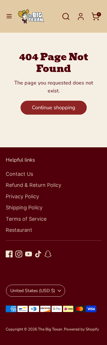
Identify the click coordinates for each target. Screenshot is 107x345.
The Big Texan (50, 329)
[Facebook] (9, 254)
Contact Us (19, 174)
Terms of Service (26, 219)
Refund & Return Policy (33, 185)
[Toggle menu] (9, 16)
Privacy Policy (22, 196)
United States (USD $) (32, 291)
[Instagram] (18, 254)
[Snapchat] (48, 254)
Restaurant (19, 230)
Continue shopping (53, 107)
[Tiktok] (38, 254)
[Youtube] (28, 254)
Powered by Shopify (81, 329)
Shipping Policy (24, 207)
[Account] (80, 14)
